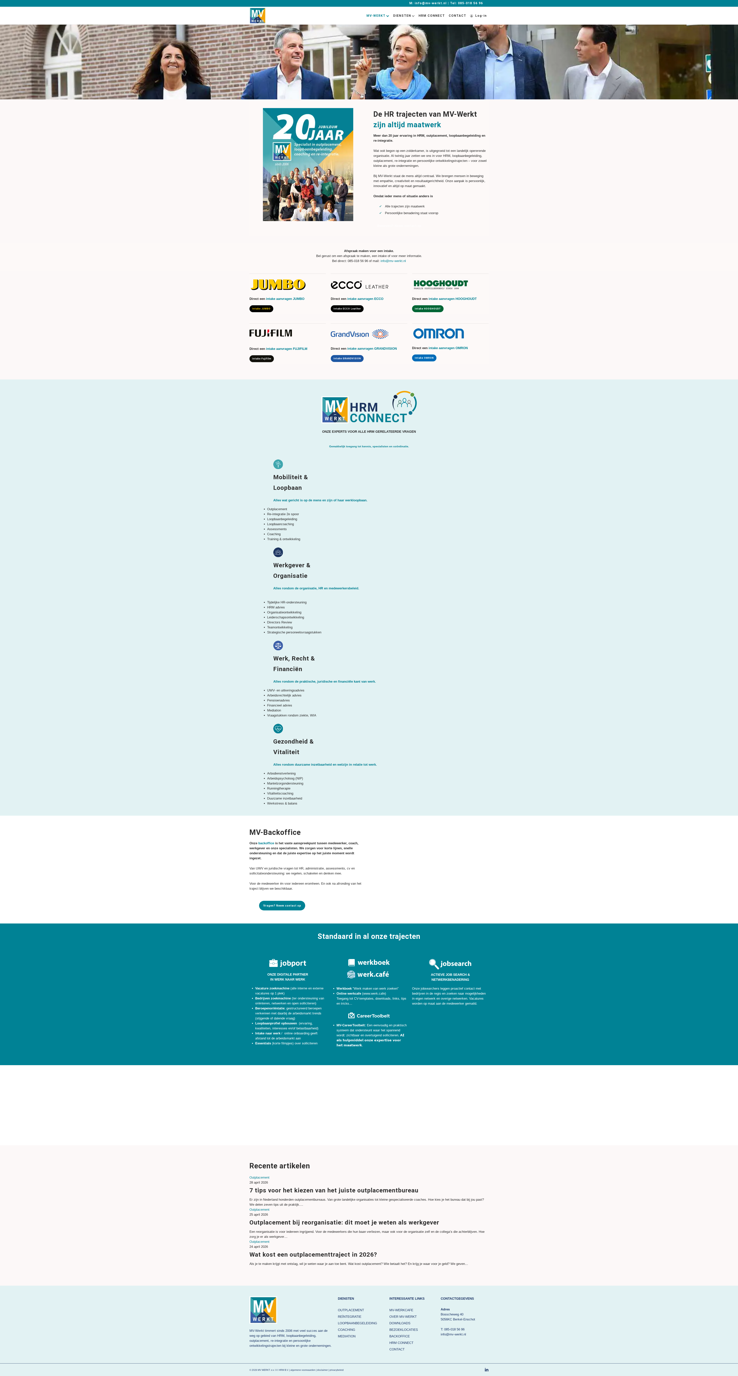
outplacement (259, 1341)
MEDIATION (347, 1336)
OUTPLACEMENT (351, 1310)
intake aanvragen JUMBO (285, 299)
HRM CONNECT (401, 1343)
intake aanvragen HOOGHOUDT (453, 299)
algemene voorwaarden (302, 1370)
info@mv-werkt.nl (393, 261)
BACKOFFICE (399, 1336)
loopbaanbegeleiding (300, 1336)
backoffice (266, 843)
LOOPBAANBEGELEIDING (357, 1323)
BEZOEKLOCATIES (403, 1330)
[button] (399, 225)
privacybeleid (337, 1370)
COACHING (346, 1330)
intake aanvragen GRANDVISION (372, 348)
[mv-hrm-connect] (369, 407)
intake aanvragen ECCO (365, 299)
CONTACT (397, 1349)
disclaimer (322, 1370)
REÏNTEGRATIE (349, 1317)
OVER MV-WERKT (403, 1317)
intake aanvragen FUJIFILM (286, 349)
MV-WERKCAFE (401, 1310)
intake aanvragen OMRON (448, 348)
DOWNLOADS (399, 1323)
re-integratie (279, 1341)
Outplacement (259, 1177)
